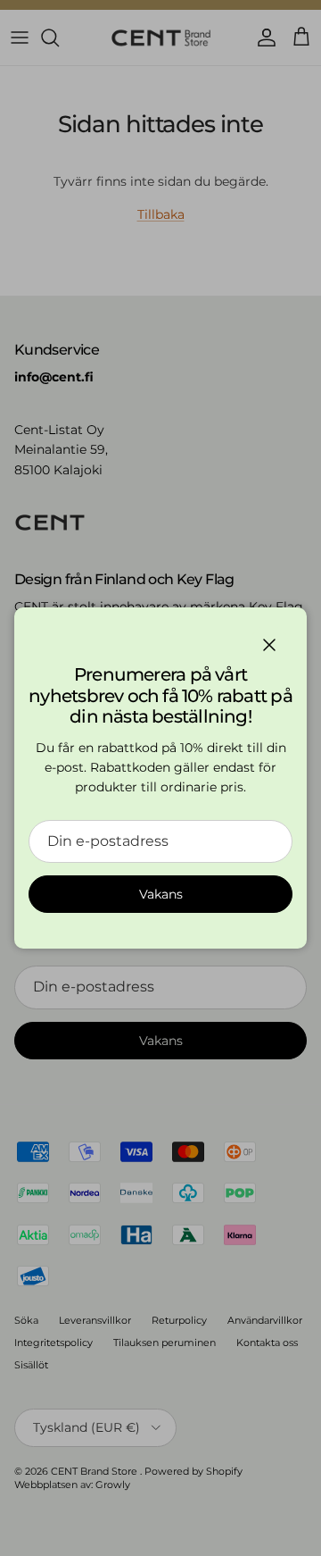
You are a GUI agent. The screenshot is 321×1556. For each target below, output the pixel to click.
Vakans (161, 894)
